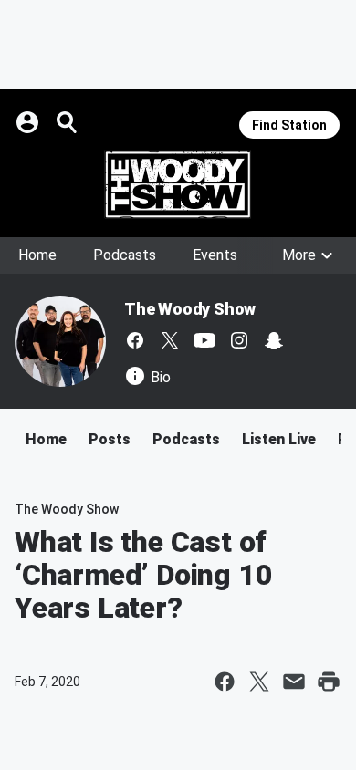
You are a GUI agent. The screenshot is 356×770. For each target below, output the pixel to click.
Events (215, 255)
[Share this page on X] (259, 681)
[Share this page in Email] (294, 681)
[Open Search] (68, 122)
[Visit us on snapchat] (274, 340)
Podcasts (124, 255)
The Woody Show (190, 308)
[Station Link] (178, 184)
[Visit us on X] (170, 340)
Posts (110, 439)
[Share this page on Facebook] (224, 681)
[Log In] (29, 122)
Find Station (289, 125)
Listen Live (279, 439)
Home (37, 255)
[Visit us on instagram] (239, 340)
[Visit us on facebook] (135, 340)
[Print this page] (328, 681)
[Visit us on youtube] (204, 340)
